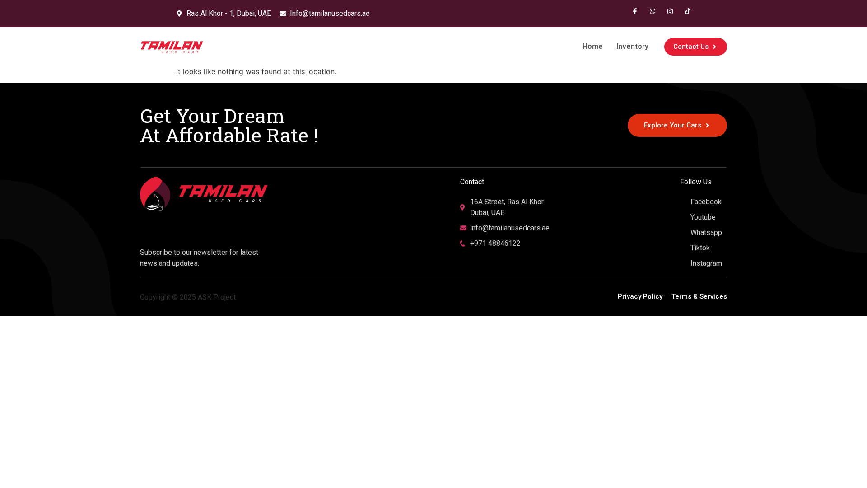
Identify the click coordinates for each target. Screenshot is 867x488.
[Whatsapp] (652, 11)
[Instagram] (670, 11)
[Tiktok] (688, 11)
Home (593, 46)
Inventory (632, 46)
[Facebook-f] (635, 11)
